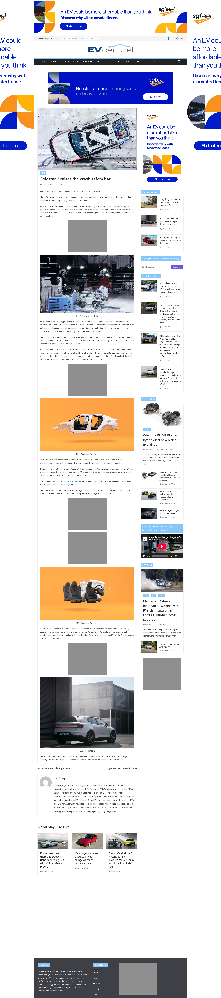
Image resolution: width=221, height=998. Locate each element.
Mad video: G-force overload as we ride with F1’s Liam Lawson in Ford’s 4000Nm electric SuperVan (161, 610)
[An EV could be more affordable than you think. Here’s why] (149, 224)
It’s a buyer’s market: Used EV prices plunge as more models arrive (87, 858)
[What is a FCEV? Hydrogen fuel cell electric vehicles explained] (149, 497)
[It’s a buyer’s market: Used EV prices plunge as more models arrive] (87, 834)
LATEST (146, 596)
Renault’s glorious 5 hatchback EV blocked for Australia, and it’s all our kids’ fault (121, 860)
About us (150, 61)
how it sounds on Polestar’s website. (67, 481)
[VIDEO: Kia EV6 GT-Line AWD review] (149, 647)
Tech (66, 61)
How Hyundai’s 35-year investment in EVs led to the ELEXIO (170, 240)
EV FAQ (76, 61)
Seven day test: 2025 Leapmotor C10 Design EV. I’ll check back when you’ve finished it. (169, 287)
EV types (101, 61)
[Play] (144, 556)
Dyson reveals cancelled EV (121, 768)
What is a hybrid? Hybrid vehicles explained (170, 512)
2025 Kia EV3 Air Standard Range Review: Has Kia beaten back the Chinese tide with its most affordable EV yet (170, 376)
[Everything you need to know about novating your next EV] (149, 205)
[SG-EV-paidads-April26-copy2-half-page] (162, 146)
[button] (58, 61)
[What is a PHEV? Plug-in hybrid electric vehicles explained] (162, 414)
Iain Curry (58, 184)
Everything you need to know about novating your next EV (169, 202)
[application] (162, 546)
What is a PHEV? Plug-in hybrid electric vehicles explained (160, 440)
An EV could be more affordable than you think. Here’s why (168, 221)
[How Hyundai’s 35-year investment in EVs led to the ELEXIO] (149, 243)
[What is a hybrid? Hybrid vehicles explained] (149, 514)
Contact (138, 61)
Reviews (53, 61)
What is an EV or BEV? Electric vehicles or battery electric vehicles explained (169, 476)
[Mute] (176, 556)
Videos (126, 61)
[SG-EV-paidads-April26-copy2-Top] (110, 17)
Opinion (115, 61)
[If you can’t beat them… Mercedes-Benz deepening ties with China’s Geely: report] (53, 834)
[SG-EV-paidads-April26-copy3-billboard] (110, 88)
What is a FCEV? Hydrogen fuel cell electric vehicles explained (167, 495)
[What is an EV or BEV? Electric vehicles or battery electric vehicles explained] (149, 478)
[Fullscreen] (180, 556)
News (43, 61)
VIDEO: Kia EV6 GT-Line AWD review (169, 645)
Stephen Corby (166, 450)
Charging (88, 61)
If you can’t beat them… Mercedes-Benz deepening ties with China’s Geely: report (52, 860)
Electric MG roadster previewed (56, 768)
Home (95, 972)
